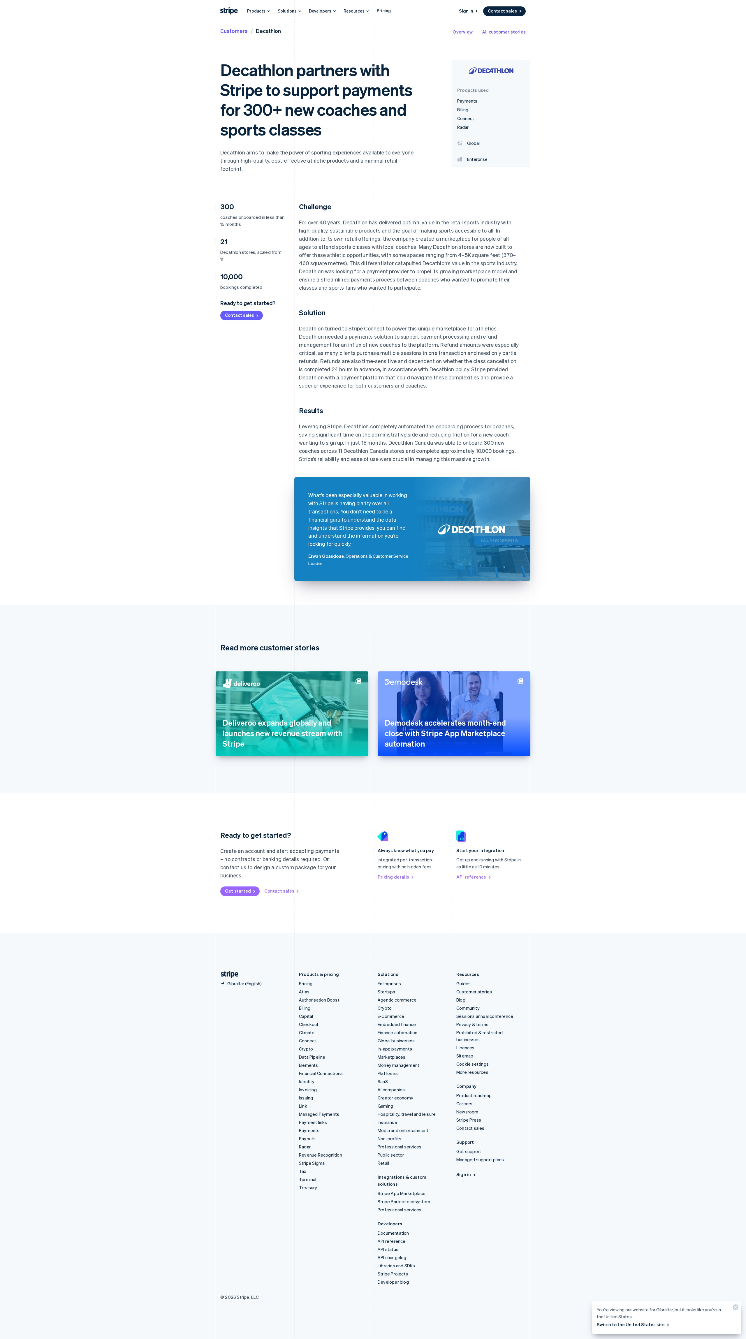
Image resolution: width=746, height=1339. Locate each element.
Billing (304, 1008)
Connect (307, 1041)
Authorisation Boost (319, 1000)
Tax (303, 1171)
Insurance (387, 1122)
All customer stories (504, 32)
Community (468, 1008)
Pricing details (393, 877)
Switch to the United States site (631, 1324)
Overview (463, 32)
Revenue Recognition (320, 1155)
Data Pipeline (312, 1057)
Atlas (304, 992)
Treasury (308, 1187)
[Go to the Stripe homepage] (227, 974)
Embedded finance (397, 1024)
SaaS (383, 1081)
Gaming (385, 1106)
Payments (309, 1130)
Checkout (309, 1024)
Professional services (399, 1147)
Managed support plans (480, 1159)
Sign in (466, 11)
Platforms (388, 1073)
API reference (471, 877)
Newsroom (467, 1112)
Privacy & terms (472, 1024)
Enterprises (389, 983)
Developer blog (393, 1282)
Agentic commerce (397, 1000)
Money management (398, 1065)
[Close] (734, 1308)
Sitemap (464, 1056)
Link (303, 1106)
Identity (307, 1081)
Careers (464, 1103)
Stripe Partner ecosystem (404, 1201)
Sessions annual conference (484, 1016)
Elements (308, 1065)
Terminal (307, 1179)
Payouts (307, 1138)
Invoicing (308, 1089)
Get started (238, 891)
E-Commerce (391, 1016)
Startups (386, 992)
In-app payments (395, 1049)
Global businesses (396, 1041)
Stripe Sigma (312, 1163)
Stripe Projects (393, 1274)
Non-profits (389, 1138)
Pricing (384, 10)
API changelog (392, 1257)
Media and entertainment (403, 1130)
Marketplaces (391, 1057)
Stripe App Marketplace (401, 1193)
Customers (234, 30)
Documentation (393, 1233)
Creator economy (395, 1098)
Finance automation (398, 1032)
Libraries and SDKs (396, 1265)
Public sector (391, 1155)
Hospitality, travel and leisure (407, 1114)
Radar (305, 1147)
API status (388, 1249)
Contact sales (502, 11)
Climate (306, 1032)
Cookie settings (472, 1064)
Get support (468, 1151)
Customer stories (474, 992)
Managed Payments (319, 1114)
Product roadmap (474, 1095)
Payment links (313, 1122)
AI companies (391, 1089)
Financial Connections (321, 1073)
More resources (472, 1072)
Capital (306, 1016)
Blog (460, 1000)
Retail (383, 1163)
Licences (465, 1048)
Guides (463, 983)
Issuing (306, 1098)
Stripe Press (468, 1120)
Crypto (306, 1049)
